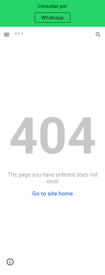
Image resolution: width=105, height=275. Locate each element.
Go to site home (52, 193)
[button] (6, 34)
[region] (52, 13)
